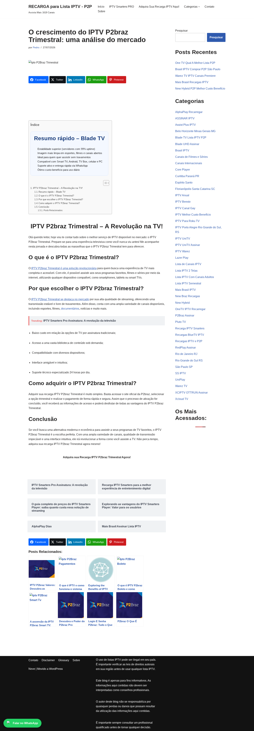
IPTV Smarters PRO (121, 6)
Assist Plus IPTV (185, 124)
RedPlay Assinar (185, 347)
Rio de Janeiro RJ (186, 353)
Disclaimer (48, 660)
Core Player (182, 169)
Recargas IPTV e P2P (188, 341)
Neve (32, 668)
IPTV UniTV (182, 238)
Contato (209, 6)
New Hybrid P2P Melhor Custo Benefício (200, 88)
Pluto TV (180, 321)
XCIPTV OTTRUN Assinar (191, 392)
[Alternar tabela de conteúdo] (104, 183)
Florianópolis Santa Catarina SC (195, 188)
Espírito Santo (183, 182)
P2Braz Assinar (184, 315)
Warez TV (181, 386)
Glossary (63, 660)
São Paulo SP (184, 366)
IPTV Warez (182, 251)
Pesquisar (181, 30)
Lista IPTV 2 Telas (186, 270)
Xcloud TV (181, 398)
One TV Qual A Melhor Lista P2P (195, 62)
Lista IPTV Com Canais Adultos (194, 277)
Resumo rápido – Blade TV (52, 192)
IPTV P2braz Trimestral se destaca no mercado (60, 299)
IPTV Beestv (183, 201)
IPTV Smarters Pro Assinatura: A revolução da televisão (79, 320)
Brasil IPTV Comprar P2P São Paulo (197, 69)
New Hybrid (182, 302)
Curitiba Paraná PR (187, 176)
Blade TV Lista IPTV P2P (190, 137)
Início (101, 6)
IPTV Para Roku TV (187, 221)
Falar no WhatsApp (25, 723)
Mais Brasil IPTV (185, 289)
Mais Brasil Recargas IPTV (191, 82)
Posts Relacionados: (53, 210)
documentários (70, 308)
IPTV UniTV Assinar (187, 244)
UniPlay (180, 379)
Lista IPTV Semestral (188, 283)
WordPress (56, 668)
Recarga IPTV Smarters (189, 328)
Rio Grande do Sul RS (189, 360)
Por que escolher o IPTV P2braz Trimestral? (61, 199)
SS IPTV (180, 373)
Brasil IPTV (182, 150)
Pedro (36, 47)
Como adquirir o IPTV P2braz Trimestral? (59, 203)
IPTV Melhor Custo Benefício (193, 214)
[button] (199, 6)
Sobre (101, 11)
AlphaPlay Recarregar (189, 112)
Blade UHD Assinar (187, 144)
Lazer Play (181, 257)
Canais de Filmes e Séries (191, 156)
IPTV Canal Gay (185, 208)
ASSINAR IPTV (185, 118)
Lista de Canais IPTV (188, 264)
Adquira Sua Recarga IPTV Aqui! (159, 6)
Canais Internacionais (188, 163)
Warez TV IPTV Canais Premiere (195, 75)
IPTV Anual (182, 195)
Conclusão (44, 207)
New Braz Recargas (187, 296)
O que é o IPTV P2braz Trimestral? (56, 195)
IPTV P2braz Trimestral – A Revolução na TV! (58, 188)
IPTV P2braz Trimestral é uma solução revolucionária (64, 268)
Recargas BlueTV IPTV (189, 334)
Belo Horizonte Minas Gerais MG (195, 131)
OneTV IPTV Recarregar (190, 309)
